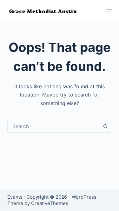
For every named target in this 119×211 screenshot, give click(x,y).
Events (15, 197)
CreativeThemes (49, 203)
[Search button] (106, 126)
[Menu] (109, 11)
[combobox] (54, 126)
